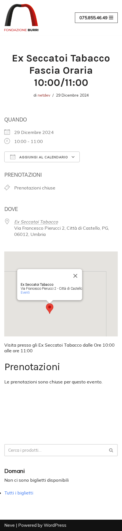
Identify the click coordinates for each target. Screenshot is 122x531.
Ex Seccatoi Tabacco (36, 222)
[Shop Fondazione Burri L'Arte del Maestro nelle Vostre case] (21, 17)
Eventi (25, 293)
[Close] (75, 276)
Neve (9, 525)
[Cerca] (111, 450)
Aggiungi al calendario (43, 157)
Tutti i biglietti (18, 493)
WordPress (55, 525)
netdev (44, 95)
